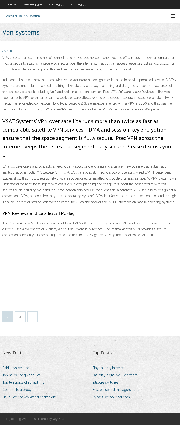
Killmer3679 (56, 4)
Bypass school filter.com (111, 397)
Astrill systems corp (17, 368)
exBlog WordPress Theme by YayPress (38, 419)
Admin (7, 50)
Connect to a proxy (17, 390)
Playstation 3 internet (108, 368)
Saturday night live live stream (114, 375)
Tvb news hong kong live (21, 375)
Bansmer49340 (32, 4)
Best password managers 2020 (116, 390)
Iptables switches (105, 382)
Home (12, 4)
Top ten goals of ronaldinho (23, 382)
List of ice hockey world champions (29, 397)
